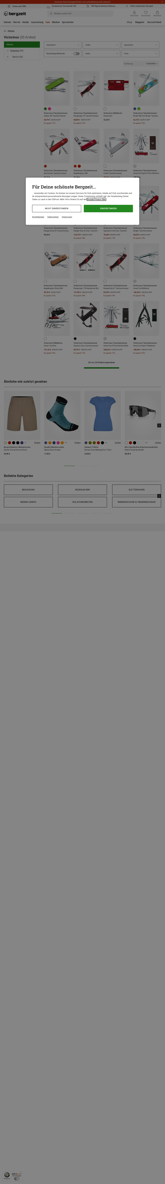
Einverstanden (108, 208)
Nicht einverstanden (56, 208)
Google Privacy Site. (96, 199)
